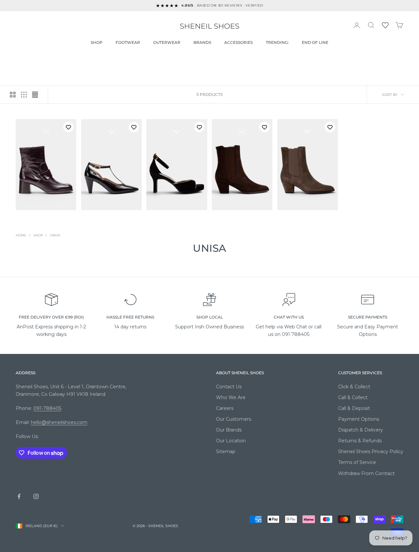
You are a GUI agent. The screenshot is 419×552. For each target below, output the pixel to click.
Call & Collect (353, 397)
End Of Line (315, 42)
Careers (224, 408)
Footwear (128, 42)
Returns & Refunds (360, 441)
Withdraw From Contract (366, 473)
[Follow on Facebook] (19, 496)
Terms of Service (357, 462)
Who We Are (231, 397)
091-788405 (47, 408)
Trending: (277, 42)
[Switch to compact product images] (35, 94)
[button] (385, 25)
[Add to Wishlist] (68, 127)
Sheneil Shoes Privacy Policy (370, 451)
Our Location (231, 441)
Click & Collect (354, 387)
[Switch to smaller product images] (24, 94)
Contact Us (229, 387)
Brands (202, 42)
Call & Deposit (354, 408)
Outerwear (166, 42)
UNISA (55, 235)
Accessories (238, 42)
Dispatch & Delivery (360, 430)
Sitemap (225, 451)
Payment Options (358, 419)
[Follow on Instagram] (36, 496)
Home (21, 235)
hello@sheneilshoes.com (59, 422)
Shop (96, 42)
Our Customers (233, 419)
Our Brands (229, 430)
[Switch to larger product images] (13, 94)
